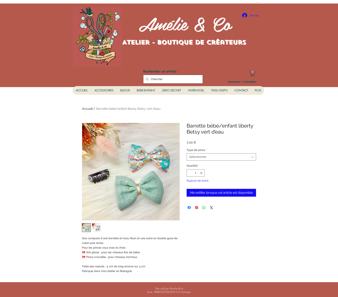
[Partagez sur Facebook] (189, 207)
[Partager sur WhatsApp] (204, 207)
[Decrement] (189, 172)
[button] (258, 2)
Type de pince (197, 150)
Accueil (87, 109)
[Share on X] (211, 207)
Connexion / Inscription (242, 81)
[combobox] (221, 157)
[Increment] (201, 172)
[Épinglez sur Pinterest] (196, 207)
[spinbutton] (195, 172)
